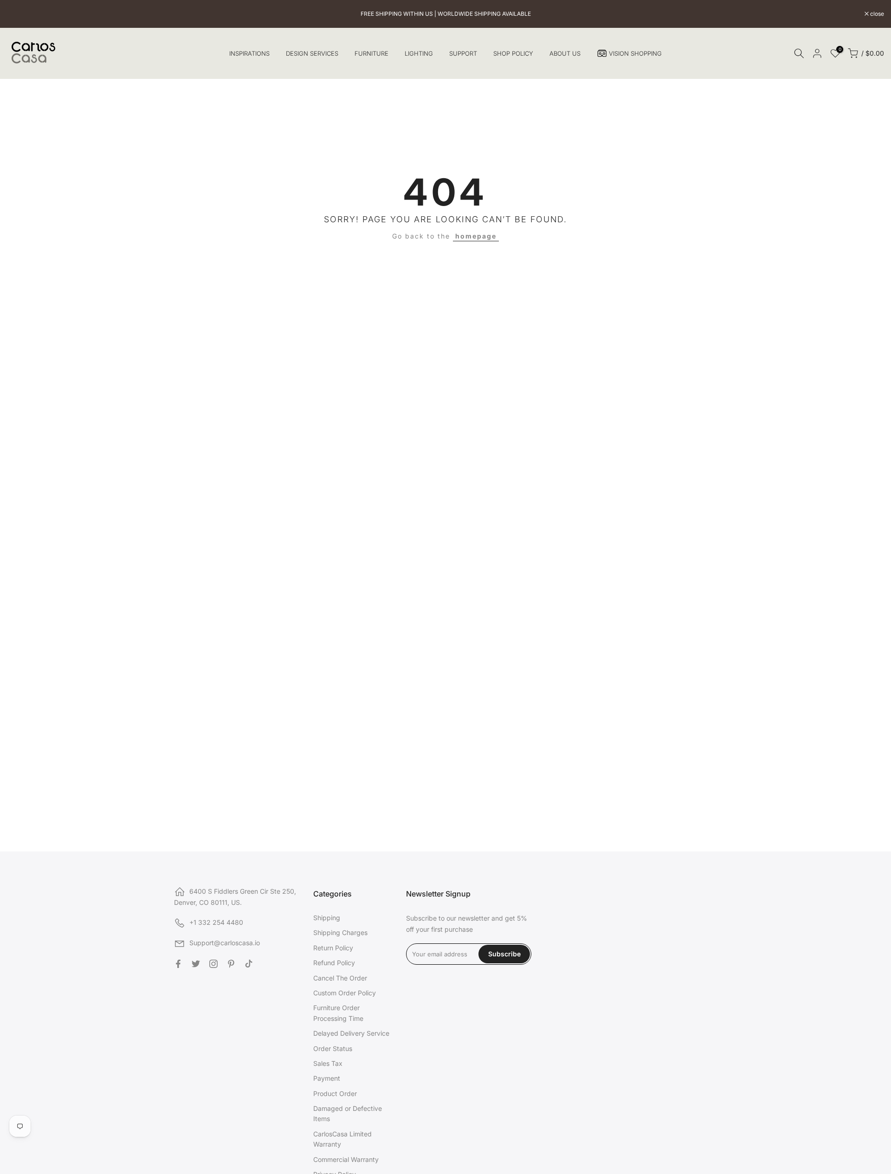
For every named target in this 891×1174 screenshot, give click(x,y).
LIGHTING (419, 53)
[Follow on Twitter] (196, 963)
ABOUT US (565, 53)
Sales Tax (327, 1063)
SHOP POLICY (513, 53)
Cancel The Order (340, 978)
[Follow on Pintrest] (231, 963)
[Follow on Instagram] (213, 963)
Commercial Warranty (346, 1159)
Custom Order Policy (344, 993)
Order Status (332, 1048)
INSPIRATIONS (249, 53)
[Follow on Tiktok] (249, 963)
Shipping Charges (340, 932)
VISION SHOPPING (635, 53)
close (18, 14)
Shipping (326, 918)
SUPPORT (463, 53)
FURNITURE (371, 53)
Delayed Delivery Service (351, 1033)
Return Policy (333, 948)
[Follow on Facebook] (178, 963)
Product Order (335, 1093)
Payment (326, 1078)
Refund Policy (334, 963)
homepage (476, 236)
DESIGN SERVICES (312, 53)
